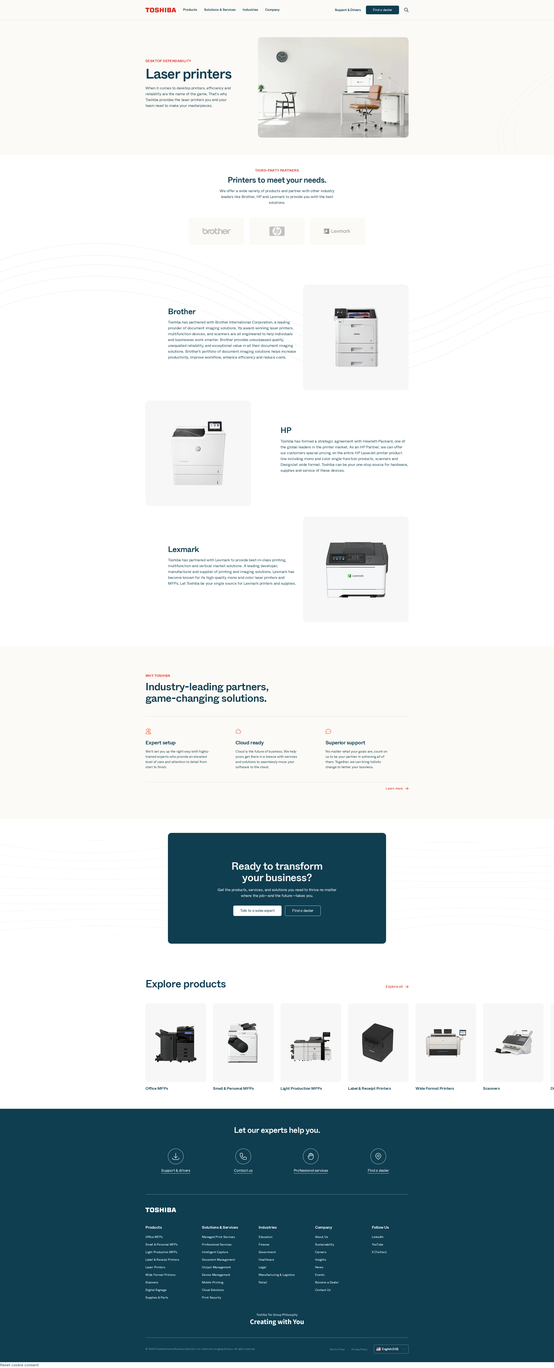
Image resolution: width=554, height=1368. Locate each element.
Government (267, 1252)
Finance (264, 1244)
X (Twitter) (379, 1252)
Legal (262, 1267)
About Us (321, 1237)
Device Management (216, 1275)
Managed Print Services (218, 1237)
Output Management (216, 1267)
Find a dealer (378, 1170)
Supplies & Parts (156, 1297)
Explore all (394, 986)
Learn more (394, 788)
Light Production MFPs (161, 1252)
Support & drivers (175, 1170)
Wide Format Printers (160, 1275)
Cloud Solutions (213, 1290)
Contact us (243, 1170)
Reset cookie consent (19, 1365)
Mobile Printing (212, 1282)
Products (190, 10)
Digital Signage (155, 1290)
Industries (250, 10)
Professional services (311, 1170)
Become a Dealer (327, 1282)
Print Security (211, 1297)
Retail (263, 1282)
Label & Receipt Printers (162, 1259)
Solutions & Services (220, 10)
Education (265, 1237)
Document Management (218, 1259)
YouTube (377, 1244)
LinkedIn (377, 1237)
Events (320, 1275)
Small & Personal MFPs (161, 1244)
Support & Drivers (348, 10)
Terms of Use (337, 1349)
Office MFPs (154, 1237)
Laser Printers (155, 1267)
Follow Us (380, 1227)
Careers (320, 1252)
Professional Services (217, 1244)
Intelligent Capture (215, 1252)
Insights (320, 1259)
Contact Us (323, 1290)
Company (272, 10)
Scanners (151, 1282)
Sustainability (324, 1244)
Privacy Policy (359, 1349)
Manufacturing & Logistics (277, 1275)
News (319, 1267)
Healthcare (266, 1259)
